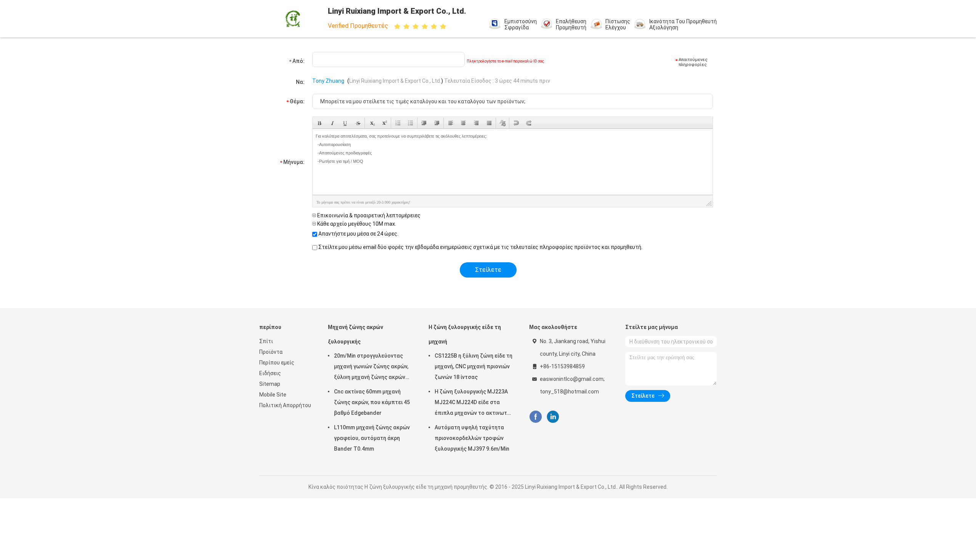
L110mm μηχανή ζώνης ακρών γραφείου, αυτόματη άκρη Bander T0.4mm (372, 438)
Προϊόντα (271, 352)
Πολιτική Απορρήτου (285, 405)
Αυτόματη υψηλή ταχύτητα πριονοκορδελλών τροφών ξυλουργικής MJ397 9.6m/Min (472, 438)
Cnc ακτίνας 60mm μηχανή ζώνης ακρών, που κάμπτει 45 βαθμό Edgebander (372, 402)
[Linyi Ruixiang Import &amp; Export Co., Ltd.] (292, 19)
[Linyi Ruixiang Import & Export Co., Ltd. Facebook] (535, 417)
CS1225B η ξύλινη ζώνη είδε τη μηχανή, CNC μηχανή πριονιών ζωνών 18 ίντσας (473, 366)
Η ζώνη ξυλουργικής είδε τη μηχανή (465, 334)
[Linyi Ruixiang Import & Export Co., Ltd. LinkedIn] (553, 417)
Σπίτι (266, 341)
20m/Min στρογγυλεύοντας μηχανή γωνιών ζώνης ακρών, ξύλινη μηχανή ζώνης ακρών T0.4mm (371, 367)
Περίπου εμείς (276, 363)
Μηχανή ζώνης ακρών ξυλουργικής (355, 334)
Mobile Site (272, 395)
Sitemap (269, 384)
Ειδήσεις (270, 373)
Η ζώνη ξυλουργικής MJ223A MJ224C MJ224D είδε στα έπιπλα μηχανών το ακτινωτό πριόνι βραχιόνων (472, 403)
